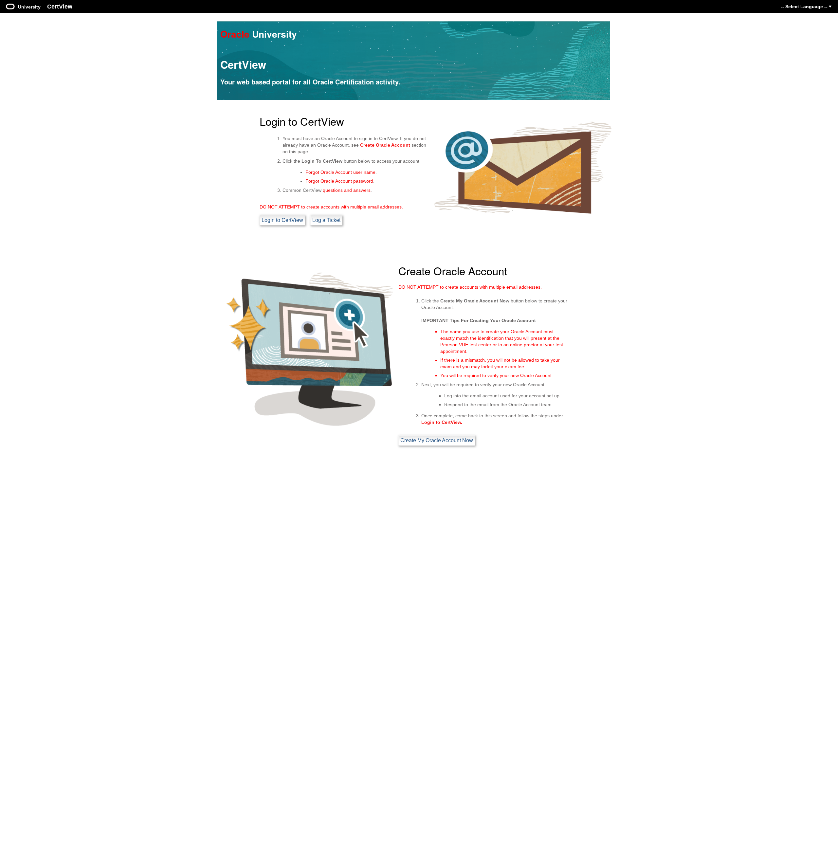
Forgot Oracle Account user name (340, 172)
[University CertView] (10, 5)
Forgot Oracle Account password (339, 181)
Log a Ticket (326, 220)
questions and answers (347, 190)
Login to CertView (282, 220)
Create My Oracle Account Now (436, 440)
